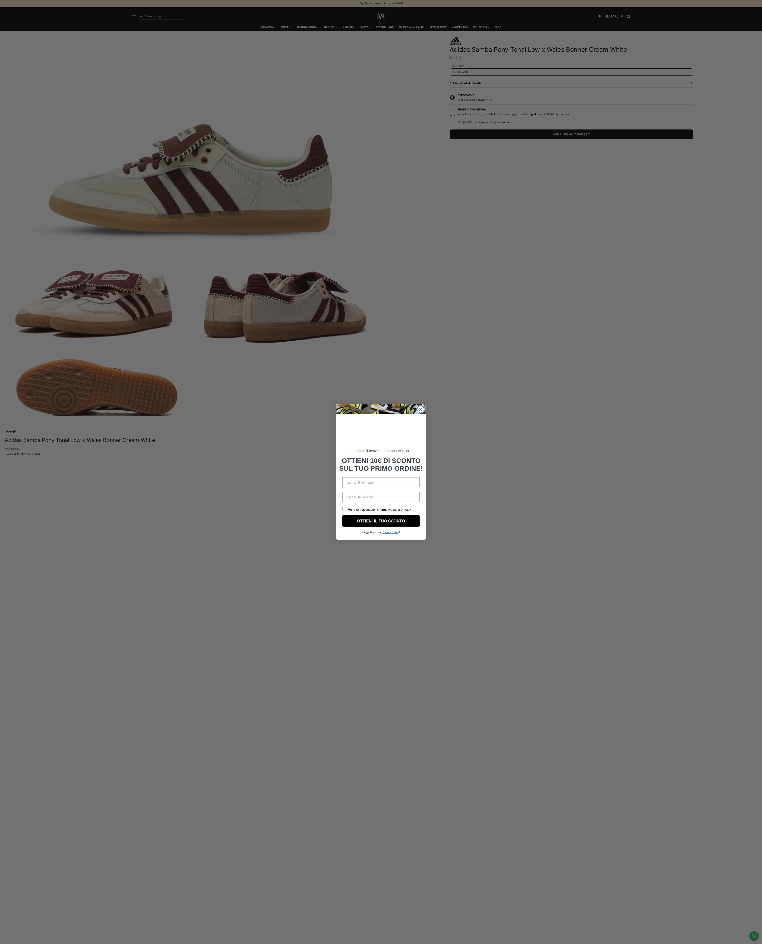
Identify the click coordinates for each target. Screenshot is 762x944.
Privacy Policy (390, 534)
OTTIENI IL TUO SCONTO (381, 523)
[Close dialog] (420, 406)
